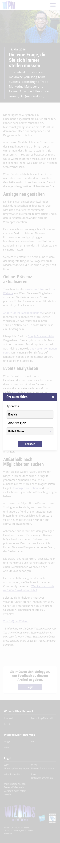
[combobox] (27, 414)
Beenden (30, 444)
